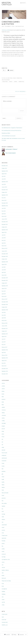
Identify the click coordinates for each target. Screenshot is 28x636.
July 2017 (3, 339)
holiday (3, 484)
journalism (4, 498)
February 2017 (4, 347)
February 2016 (4, 355)
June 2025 (4, 179)
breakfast (3, 399)
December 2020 (5, 253)
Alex (6, 152)
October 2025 (4, 168)
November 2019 (5, 280)
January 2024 (4, 187)
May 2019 (4, 291)
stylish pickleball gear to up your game (8, 135)
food (2, 468)
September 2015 (5, 357)
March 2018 (4, 320)
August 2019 (4, 288)
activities (3, 386)
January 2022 (4, 219)
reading (3, 548)
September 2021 (5, 229)
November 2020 (5, 256)
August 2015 (4, 360)
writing (3, 604)
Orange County (4, 535)
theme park (4, 578)
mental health (4, 524)
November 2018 (5, 304)
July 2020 (3, 267)
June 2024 (4, 184)
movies (3, 527)
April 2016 (4, 352)
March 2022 (4, 216)
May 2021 (4, 240)
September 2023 (5, 195)
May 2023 (4, 197)
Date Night (4, 423)
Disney (3, 436)
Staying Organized (12, 152)
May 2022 (4, 211)
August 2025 (4, 173)
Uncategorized (6, 79)
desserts (3, 428)
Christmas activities (6, 30)
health (3, 479)
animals (3, 388)
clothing (3, 412)
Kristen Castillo (7, 4)
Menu (24, 2)
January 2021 (4, 251)
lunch (3, 511)
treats (3, 586)
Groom (3, 476)
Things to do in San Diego (6, 580)
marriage (3, 514)
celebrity (3, 407)
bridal (3, 402)
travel (3, 583)
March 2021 (4, 245)
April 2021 (4, 243)
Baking (3, 391)
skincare (3, 567)
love (2, 508)
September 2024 (5, 181)
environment (4, 460)
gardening (3, 471)
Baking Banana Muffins (6, 133)
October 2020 (4, 259)
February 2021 (4, 248)
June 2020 (4, 269)
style (2, 572)
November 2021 (5, 224)
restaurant (4, 554)
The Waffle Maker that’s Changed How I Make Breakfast (12, 127)
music (3, 532)
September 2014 (5, 371)
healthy (3, 482)
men (2, 522)
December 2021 (5, 221)
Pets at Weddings (20, 91)
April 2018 (4, 317)
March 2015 (4, 365)
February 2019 (4, 299)
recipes (3, 551)
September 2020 (5, 261)
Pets (2, 546)
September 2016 (5, 349)
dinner (3, 434)
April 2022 (4, 213)
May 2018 (4, 315)
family (10, 81)
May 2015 (4, 363)
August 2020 (4, 264)
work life (3, 602)
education (3, 450)
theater (3, 575)
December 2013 (5, 373)
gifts (2, 474)
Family (14, 78)
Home (3, 490)
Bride (3, 404)
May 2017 (4, 344)
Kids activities (4, 503)
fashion (3, 466)
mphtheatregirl (8, 149)
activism (3, 383)
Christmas (9, 78)
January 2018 (4, 325)
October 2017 (4, 331)
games (15, 81)
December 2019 (5, 277)
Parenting (19, 78)
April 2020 (4, 272)
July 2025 (3, 176)
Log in (3, 616)
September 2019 (5, 285)
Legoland (3, 506)
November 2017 (5, 328)
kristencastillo (20, 26)
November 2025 (5, 165)
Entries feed (4, 619)
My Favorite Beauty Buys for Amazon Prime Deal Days (11, 130)
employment (4, 455)
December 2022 (5, 203)
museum (3, 530)
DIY (2, 439)
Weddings (3, 594)
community (4, 415)
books (3, 396)
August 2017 (4, 336)
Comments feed (4, 622)
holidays (3, 487)
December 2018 (5, 301)
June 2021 (4, 237)
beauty (3, 393)
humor (3, 495)
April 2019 (4, 293)
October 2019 (4, 283)
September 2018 (5, 309)
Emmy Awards (4, 452)
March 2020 (4, 275)
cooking (3, 418)
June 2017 (4, 341)
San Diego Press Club (6, 559)
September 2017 (5, 333)
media (3, 516)
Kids (2, 500)
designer (3, 426)
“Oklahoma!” (15, 149)
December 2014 (5, 368)
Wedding (3, 591)
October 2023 (4, 192)
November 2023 (5, 189)
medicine (3, 519)
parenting (21, 81)
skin (2, 564)
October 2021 (4, 227)
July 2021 (3, 235)
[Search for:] (8, 118)
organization (4, 538)
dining (3, 431)
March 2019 (4, 296)
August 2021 (4, 232)
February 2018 (4, 323)
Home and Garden (5, 492)
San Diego (3, 556)
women (3, 599)
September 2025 (5, 171)
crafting (3, 420)
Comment (22, 110)
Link (3, 26)
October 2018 (4, 307)
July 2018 (3, 312)
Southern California (5, 570)
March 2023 (4, 200)
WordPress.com (5, 624)
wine (2, 596)
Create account (4, 614)
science (3, 562)
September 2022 (5, 205)
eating (3, 447)
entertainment (4, 458)
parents (3, 543)
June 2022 (4, 208)
